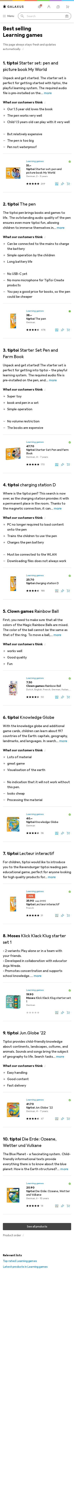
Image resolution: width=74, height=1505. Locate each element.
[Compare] (57, 184)
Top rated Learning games (20, 1261)
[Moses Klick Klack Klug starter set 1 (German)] (37, 1002)
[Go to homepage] (13, 6)
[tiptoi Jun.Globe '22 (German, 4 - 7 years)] (37, 1109)
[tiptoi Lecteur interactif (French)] (37, 904)
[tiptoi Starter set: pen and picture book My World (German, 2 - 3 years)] (37, 173)
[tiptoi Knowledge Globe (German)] (37, 824)
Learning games (35, 161)
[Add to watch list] (62, 184)
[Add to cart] (68, 184)
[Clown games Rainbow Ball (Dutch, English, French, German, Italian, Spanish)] (37, 688)
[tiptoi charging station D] (37, 584)
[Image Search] (67, 16)
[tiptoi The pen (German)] (37, 320)
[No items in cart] (67, 7)
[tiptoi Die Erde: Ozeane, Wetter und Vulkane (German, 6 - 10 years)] (37, 1195)
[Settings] (39, 7)
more (48, 93)
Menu (10, 16)
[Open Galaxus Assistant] (58, 7)
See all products (37, 1226)
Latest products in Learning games (25, 1267)
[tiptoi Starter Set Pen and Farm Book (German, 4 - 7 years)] (37, 454)
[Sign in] (48, 6)
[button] (23, 49)
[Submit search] (22, 16)
